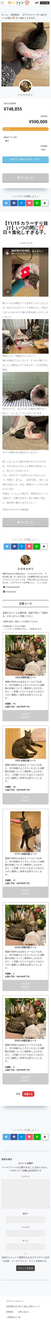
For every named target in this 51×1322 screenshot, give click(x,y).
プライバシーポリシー (15, 1301)
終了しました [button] (25, 177)
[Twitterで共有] (6, 203)
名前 (25, 1213)
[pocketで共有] (29, 203)
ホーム (4, 14)
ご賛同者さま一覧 (13, 1317)
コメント (25, 1176)
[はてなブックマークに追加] (21, 203)
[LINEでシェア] (37, 203)
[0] (36, 3)
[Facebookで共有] (14, 203)
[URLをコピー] (44, 203)
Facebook (11, 591)
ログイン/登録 (44, 3)
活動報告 (15, 14)
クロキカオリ (25, 569)
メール (25, 1227)
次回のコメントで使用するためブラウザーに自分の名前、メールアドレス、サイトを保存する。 (26, 1259)
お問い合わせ (23, 1312)
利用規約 (9, 1312)
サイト (25, 1240)
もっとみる (42, 582)
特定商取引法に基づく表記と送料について (23, 1306)
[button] (25, 159)
